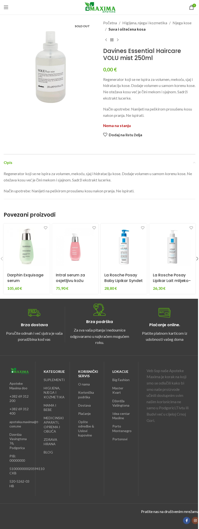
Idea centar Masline (121, 415)
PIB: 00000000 (17, 458)
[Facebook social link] (186, 520)
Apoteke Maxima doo (18, 385)
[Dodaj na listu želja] (45, 228)
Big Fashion (121, 380)
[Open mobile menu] (6, 7)
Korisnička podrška (86, 394)
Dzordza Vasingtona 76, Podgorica (18, 441)
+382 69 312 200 (19, 398)
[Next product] (118, 40)
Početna (110, 22)
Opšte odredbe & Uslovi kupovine (86, 428)
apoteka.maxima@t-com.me (19, 424)
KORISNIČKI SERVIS (88, 373)
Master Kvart (117, 390)
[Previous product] (106, 40)
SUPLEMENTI (54, 380)
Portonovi (119, 439)
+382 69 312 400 (19, 411)
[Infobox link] (34, 324)
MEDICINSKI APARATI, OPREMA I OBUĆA (54, 424)
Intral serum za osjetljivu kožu (70, 277)
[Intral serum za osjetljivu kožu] (75, 247)
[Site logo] (100, 6)
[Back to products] (112, 40)
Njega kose (182, 22)
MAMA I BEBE (50, 407)
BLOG (48, 452)
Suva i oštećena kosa (127, 29)
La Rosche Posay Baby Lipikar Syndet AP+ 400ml (123, 280)
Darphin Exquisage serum (25, 277)
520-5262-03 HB (19, 483)
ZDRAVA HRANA (50, 441)
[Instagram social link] (195, 520)
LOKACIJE (120, 371)
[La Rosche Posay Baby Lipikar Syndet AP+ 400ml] (124, 247)
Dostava (84, 405)
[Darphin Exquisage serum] (27, 247)
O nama (84, 384)
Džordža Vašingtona (120, 403)
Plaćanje (84, 413)
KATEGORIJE (54, 371)
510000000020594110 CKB (19, 471)
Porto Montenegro (122, 428)
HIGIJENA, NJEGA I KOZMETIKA (54, 392)
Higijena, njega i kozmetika (144, 22)
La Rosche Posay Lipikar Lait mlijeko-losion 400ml (172, 280)
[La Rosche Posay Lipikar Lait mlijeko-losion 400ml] (172, 247)
